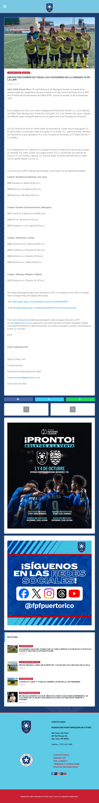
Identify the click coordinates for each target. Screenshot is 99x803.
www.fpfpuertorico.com (20, 323)
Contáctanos (61, 755)
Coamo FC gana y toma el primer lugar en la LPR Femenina (49, 682)
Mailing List (59, 758)
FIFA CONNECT (60, 761)
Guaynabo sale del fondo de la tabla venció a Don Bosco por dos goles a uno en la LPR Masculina (55, 650)
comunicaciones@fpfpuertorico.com (23, 378)
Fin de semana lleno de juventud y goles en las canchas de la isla (54, 665)
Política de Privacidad (65, 767)
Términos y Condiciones (66, 764)
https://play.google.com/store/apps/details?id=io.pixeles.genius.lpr (46, 308)
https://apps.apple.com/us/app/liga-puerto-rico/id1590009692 (40, 302)
